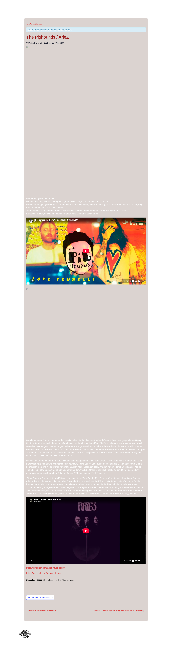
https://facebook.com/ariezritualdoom (43, 573)
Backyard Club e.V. (51, 8)
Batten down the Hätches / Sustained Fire (41, 611)
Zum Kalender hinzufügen (40, 597)
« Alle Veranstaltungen (34, 24)
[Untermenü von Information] (150, 3)
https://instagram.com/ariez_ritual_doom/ (45, 568)
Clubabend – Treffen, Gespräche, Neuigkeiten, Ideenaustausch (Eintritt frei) (119, 611)
